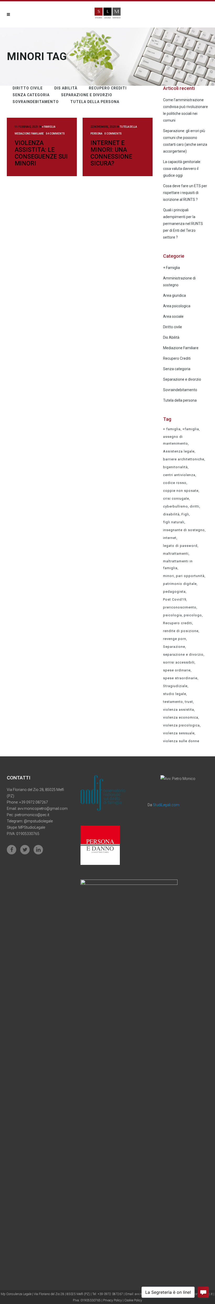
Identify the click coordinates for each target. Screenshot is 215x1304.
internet (169, 538)
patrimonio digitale (180, 584)
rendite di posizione (180, 631)
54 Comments (55, 133)
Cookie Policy (133, 1300)
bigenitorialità (175, 467)
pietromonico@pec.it (32, 815)
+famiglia (190, 429)
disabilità (171, 514)
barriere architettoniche (183, 459)
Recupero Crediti (177, 358)
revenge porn (174, 639)
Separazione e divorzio (182, 379)
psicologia (172, 615)
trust (189, 702)
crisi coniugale (176, 498)
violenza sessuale (179, 733)
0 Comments (113, 133)
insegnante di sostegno (184, 530)
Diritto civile (172, 327)
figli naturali (173, 522)
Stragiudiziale (175, 686)
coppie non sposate (180, 491)
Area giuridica (174, 295)
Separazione (174, 647)
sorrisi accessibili (179, 662)
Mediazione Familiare (29, 133)
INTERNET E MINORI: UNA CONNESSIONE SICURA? (111, 153)
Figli (185, 514)
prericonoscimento (179, 607)
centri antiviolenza (179, 475)
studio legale (174, 694)
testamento (173, 702)
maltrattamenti (176, 554)
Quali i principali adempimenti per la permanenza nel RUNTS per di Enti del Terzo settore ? (183, 223)
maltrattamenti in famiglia (178, 564)
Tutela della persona (180, 400)
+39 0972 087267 (33, 802)
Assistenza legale (179, 451)
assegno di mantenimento (175, 440)
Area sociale (173, 316)
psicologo (193, 615)
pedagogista (174, 592)
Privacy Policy (113, 1300)
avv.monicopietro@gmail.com (43, 808)
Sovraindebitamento (180, 390)
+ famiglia (172, 429)
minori (168, 576)
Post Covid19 (174, 599)
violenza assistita (178, 710)
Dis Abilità (171, 337)
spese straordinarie (180, 678)
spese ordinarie (177, 670)
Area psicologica (176, 306)
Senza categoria (176, 369)
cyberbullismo (175, 506)
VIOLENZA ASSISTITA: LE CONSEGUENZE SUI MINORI (41, 153)
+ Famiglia (48, 126)
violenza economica (180, 717)
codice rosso (174, 483)
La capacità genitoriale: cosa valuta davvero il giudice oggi (182, 168)
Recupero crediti (177, 623)
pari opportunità (190, 576)
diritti (194, 506)
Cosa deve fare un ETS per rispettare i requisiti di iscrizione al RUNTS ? (185, 193)
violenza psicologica (181, 725)
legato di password (180, 546)
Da (163, 805)
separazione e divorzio (183, 654)
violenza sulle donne (181, 741)
